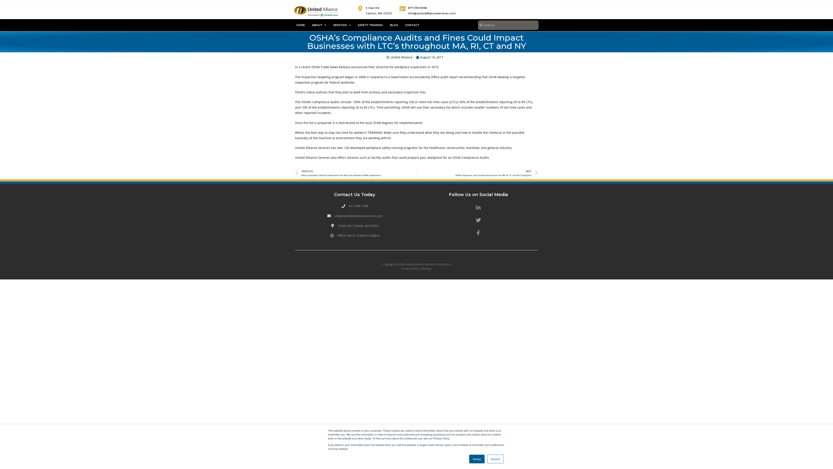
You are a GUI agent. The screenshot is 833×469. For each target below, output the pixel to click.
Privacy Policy (410, 269)
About (317, 25)
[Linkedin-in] (478, 207)
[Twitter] (478, 220)
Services (340, 25)
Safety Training (370, 25)
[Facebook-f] (478, 233)
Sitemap (426, 269)
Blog (394, 25)
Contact (412, 25)
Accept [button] (477, 459)
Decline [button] (495, 459)
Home (300, 25)
